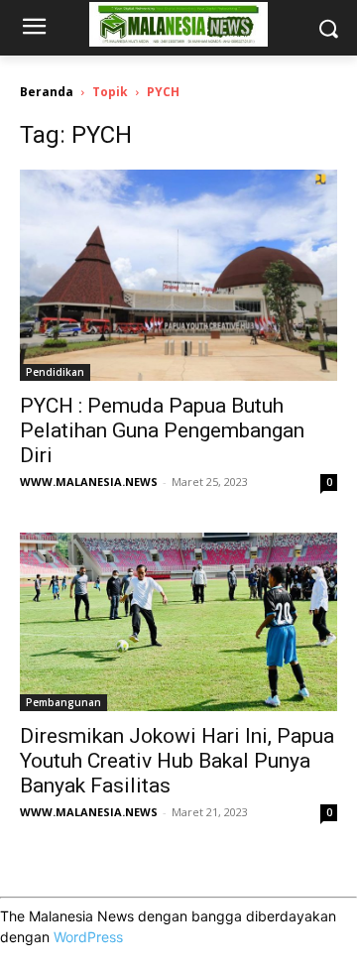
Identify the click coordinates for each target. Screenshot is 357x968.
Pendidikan (55, 372)
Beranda (46, 91)
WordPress (88, 936)
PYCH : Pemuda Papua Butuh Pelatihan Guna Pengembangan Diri (162, 430)
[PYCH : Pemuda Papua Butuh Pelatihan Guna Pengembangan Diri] (178, 275)
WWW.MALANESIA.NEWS (89, 481)
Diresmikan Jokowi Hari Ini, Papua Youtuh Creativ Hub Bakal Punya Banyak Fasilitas (177, 760)
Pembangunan (63, 702)
